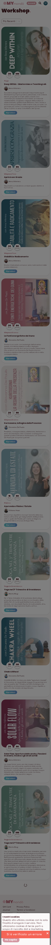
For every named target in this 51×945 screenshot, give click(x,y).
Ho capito (11, 939)
